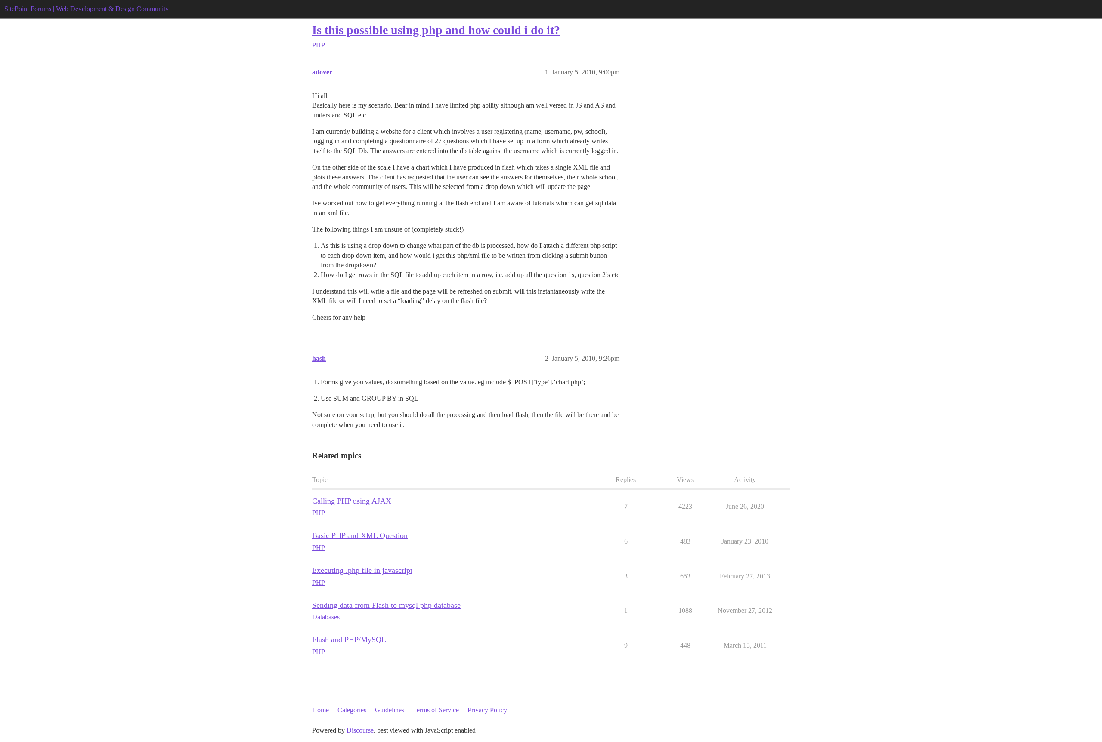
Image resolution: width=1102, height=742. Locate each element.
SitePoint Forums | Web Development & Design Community (86, 8)
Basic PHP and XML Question (360, 535)
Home (320, 710)
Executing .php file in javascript (362, 570)
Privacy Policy (487, 710)
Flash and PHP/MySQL (349, 639)
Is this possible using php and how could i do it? (436, 30)
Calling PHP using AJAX (351, 501)
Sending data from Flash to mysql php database (386, 605)
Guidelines (389, 710)
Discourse (360, 730)
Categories (351, 710)
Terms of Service (436, 710)
